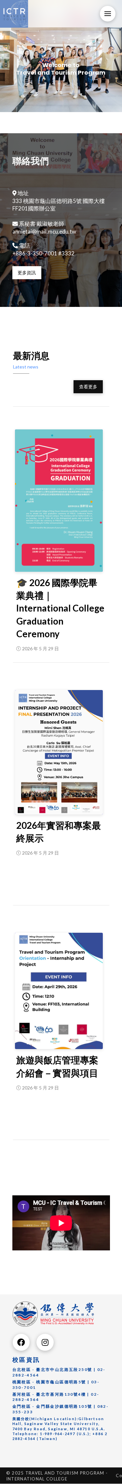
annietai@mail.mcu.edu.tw (44, 231)
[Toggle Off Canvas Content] (107, 14)
